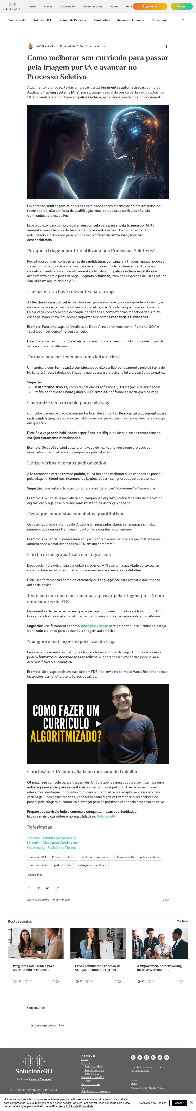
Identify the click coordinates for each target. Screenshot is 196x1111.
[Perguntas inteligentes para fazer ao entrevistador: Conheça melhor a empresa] (36, 943)
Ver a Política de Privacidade (76, 1106)
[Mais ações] (166, 46)
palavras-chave (150, 857)
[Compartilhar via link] (57, 888)
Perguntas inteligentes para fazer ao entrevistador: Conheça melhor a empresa (34, 968)
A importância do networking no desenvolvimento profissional (159, 968)
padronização (62, 865)
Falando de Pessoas (72, 20)
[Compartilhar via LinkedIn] (48, 888)
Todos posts (17, 20)
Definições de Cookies (152, 1103)
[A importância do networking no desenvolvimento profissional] (160, 943)
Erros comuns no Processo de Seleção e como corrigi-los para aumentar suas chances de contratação (98, 968)
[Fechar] (191, 1102)
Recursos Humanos (130, 20)
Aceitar (179, 1103)
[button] (183, 20)
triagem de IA (125, 857)
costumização (39, 865)
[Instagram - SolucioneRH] (146, 1057)
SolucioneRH (42, 20)
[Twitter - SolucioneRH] (160, 1057)
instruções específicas (92, 865)
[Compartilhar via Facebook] (29, 888)
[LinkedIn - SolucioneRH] (153, 1057)
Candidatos (102, 20)
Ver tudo (182, 921)
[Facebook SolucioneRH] (139, 1057)
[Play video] (98, 724)
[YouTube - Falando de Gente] (166, 1057)
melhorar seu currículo (96, 857)
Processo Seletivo (64, 857)
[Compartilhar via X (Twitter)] (38, 888)
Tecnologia (159, 20)
